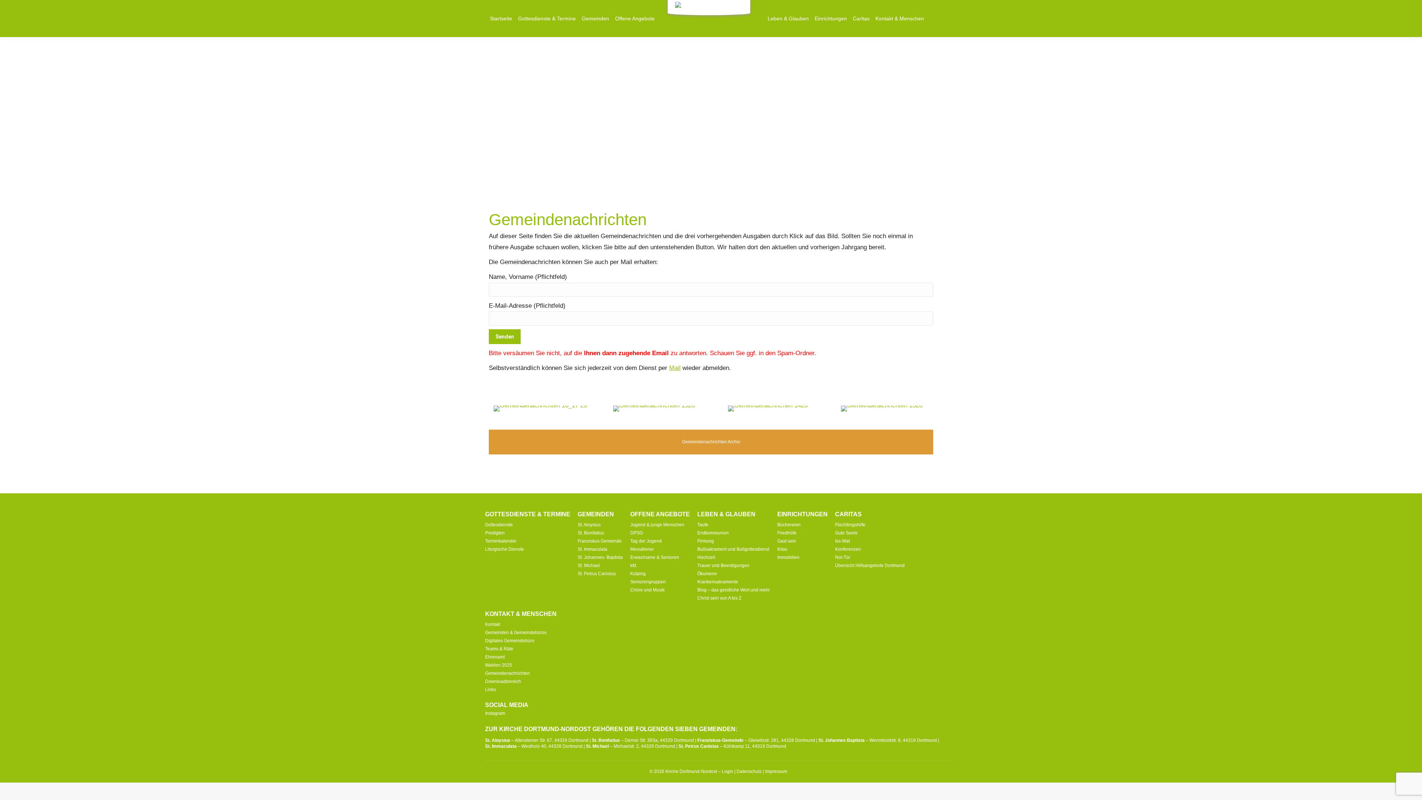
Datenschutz (749, 771)
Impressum (776, 771)
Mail (675, 367)
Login (727, 771)
